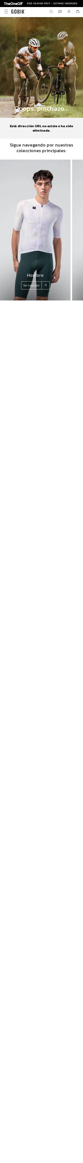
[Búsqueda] (51, 11)
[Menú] (5, 11)
